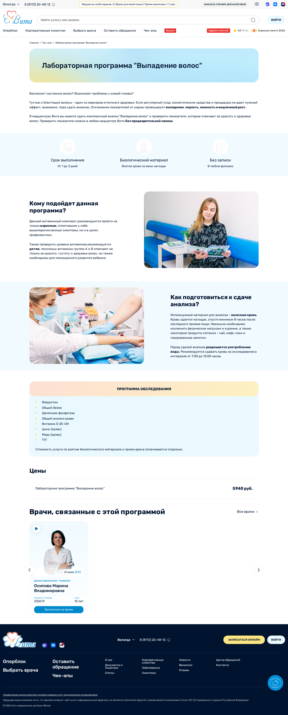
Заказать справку (225, 4)
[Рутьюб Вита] (283, 4)
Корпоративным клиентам (45, 30)
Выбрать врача (84, 30)
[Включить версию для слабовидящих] (256, 4)
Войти (276, 20)
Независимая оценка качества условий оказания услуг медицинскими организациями (50, 694)
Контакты (222, 665)
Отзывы (69, 572)
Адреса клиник (218, 30)
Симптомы (149, 673)
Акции (170, 30)
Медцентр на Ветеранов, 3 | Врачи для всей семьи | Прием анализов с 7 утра (128, 4)
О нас (108, 660)
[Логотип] (18, 17)
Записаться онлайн (244, 639)
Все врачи (245, 511)
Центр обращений (228, 660)
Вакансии (185, 665)
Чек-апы (150, 30)
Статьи (109, 673)
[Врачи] (58, 575)
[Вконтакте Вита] (275, 4)
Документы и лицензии (114, 666)
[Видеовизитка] (36, 529)
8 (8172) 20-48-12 (37, 4)
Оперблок (10, 30)
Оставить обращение (120, 30)
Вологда (9, 4)
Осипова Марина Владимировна (51, 588)
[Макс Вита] (267, 4)
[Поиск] (253, 20)
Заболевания (151, 668)
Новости (184, 660)
